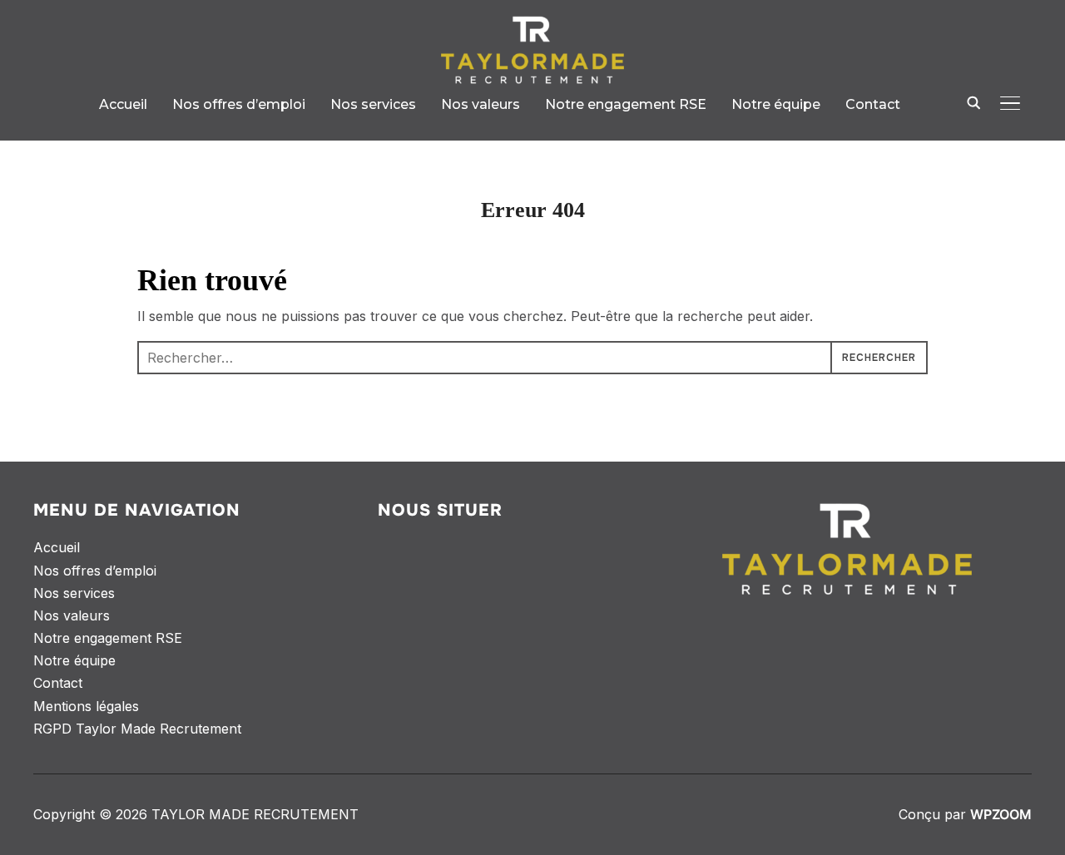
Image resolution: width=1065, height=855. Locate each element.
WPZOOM (1001, 814)
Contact (872, 104)
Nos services (373, 104)
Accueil (123, 104)
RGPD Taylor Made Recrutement (137, 728)
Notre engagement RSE (625, 104)
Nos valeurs (480, 104)
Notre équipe (775, 104)
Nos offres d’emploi (238, 104)
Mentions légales (86, 706)
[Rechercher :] (532, 357)
